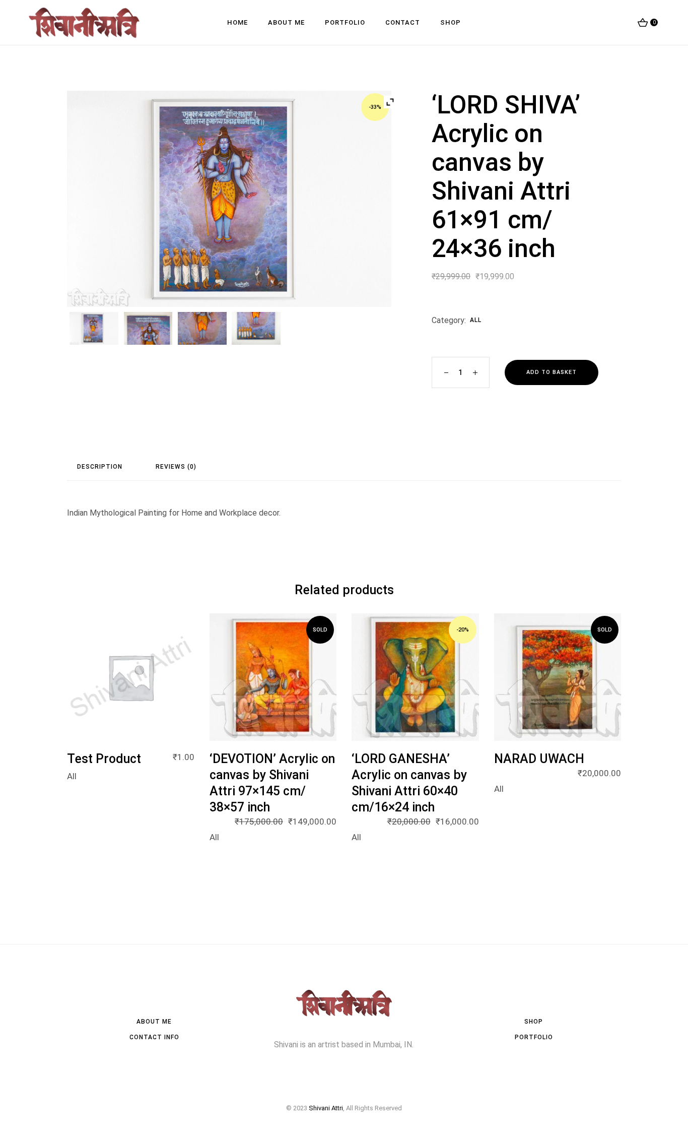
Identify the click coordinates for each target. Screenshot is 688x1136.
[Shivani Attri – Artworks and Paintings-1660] (202, 328)
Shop (533, 1021)
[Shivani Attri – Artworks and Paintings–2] (229, 199)
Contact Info (154, 1037)
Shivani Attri (326, 1108)
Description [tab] (99, 466)
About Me (154, 1021)
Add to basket (551, 372)
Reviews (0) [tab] (176, 466)
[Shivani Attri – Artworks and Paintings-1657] (148, 328)
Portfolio (534, 1037)
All (475, 320)
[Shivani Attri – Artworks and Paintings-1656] (256, 328)
